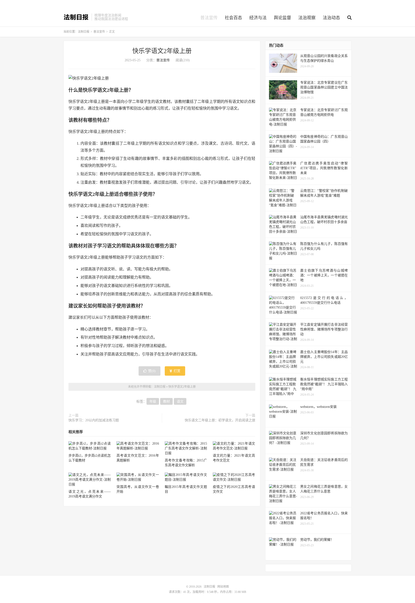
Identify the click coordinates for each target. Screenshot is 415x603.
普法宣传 (209, 17)
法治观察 (307, 17)
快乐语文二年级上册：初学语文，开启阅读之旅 (220, 420)
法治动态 (331, 17)
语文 (180, 401)
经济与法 (258, 17)
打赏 (176, 371)
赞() (152, 371)
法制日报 (76, 17)
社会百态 (233, 17)
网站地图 (223, 586)
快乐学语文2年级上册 (162, 51)
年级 (152, 401)
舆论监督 (282, 17)
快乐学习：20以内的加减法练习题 (93, 420)
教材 (166, 401)
